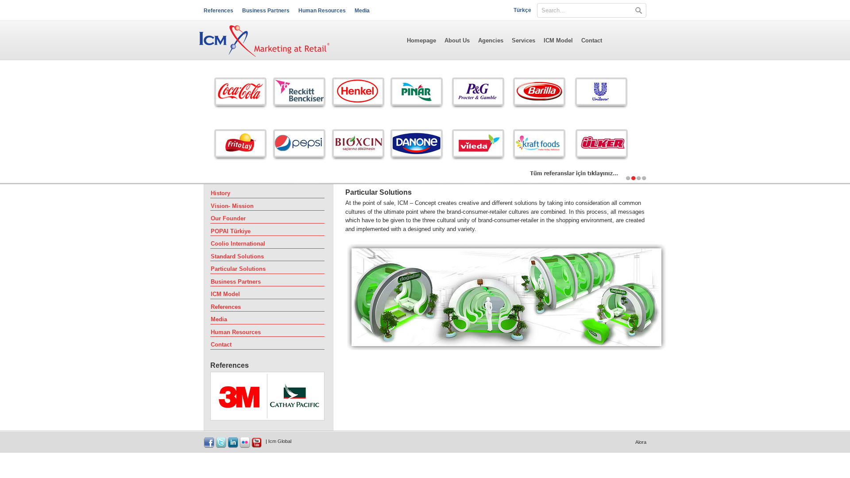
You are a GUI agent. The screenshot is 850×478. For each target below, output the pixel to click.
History (220, 193)
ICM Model (558, 40)
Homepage (421, 40)
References (218, 11)
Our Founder (228, 218)
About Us (457, 40)
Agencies (490, 40)
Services (523, 40)
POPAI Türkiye (231, 231)
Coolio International (238, 243)
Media (362, 11)
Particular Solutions (238, 269)
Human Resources (322, 11)
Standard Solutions (237, 256)
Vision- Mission (232, 206)
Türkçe (522, 10)
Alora (640, 442)
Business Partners (266, 11)
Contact (591, 40)
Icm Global (279, 441)
